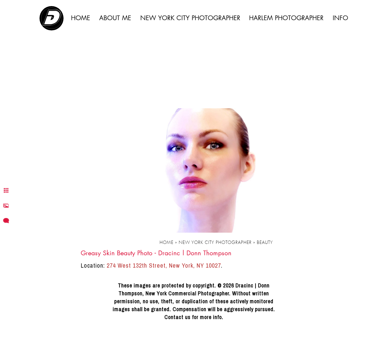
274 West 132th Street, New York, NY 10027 (164, 265)
